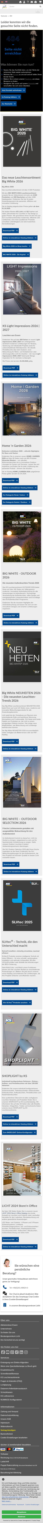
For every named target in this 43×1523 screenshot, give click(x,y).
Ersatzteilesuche (7, 1370)
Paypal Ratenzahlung (19, 1467)
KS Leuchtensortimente (10, 1377)
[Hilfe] (27, 2)
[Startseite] (20, 2)
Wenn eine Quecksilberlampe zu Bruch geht (18, 1366)
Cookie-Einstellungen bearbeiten (14, 1438)
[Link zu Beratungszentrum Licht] (6, 1306)
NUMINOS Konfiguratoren (11, 1400)
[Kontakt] (31, 2)
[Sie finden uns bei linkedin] (20, 1352)
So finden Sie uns (8, 1332)
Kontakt (15, 74)
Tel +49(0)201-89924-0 (18, 1288)
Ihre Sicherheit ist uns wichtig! (13, 1340)
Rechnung (14, 1458)
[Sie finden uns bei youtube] (7, 1352)
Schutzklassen (6, 1392)
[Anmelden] (24, 2)
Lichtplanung (6, 1385)
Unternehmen (6, 1329)
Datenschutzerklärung (9, 1415)
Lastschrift (5, 1462)
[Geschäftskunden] (36, 2)
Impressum (5, 1423)
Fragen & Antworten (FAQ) (11, 1381)
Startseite (4, 16)
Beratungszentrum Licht (29, 1306)
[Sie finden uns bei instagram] (25, 1352)
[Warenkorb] (40, 2)
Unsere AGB (6, 1419)
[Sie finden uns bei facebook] (2, 1352)
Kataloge (28, 79)
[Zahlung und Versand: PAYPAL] (18, 1449)
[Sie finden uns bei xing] (16, 1352)
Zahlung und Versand (9, 1412)
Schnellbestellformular (10, 1374)
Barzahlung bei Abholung (11, 1473)
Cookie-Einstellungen (18, 1299)
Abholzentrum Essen (9, 1325)
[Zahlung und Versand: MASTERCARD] (9, 1449)
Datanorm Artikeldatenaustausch (14, 1389)
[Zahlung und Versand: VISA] (3, 1449)
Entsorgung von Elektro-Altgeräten (15, 1362)
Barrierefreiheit (7, 1434)
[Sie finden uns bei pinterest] (11, 1352)
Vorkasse (4, 1454)
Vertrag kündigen (8, 1430)
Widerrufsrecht (6, 1426)
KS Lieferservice (7, 1396)
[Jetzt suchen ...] (39, 6)
